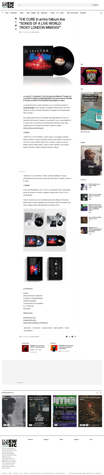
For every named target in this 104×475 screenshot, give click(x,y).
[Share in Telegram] (16, 25)
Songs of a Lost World (58, 327)
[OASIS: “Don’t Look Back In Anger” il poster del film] (84, 197)
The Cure (67, 327)
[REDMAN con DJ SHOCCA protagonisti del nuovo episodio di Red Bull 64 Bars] (84, 230)
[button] (2, 12)
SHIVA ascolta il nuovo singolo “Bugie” (94, 184)
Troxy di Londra (28, 108)
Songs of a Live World (47, 327)
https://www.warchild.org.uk (33, 128)
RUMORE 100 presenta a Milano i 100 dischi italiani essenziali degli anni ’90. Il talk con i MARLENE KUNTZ (95, 207)
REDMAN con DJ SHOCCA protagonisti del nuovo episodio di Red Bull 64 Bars (95, 230)
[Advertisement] (48, 161)
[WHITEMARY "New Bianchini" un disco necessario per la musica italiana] (62, 347)
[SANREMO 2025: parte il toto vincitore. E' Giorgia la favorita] (33, 347)
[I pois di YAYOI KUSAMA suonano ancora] (84, 220)
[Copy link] (16, 29)
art (89, 220)
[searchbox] (54, 5)
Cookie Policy (15, 473)
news (20, 32)
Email (91, 439)
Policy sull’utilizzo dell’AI (60, 473)
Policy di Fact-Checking (35, 473)
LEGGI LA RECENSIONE (42, 98)
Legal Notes (26, 473)
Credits (10, 473)
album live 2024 (27, 327)
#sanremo (32, 349)
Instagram (46, 439)
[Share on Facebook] (16, 18)
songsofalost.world (29, 320)
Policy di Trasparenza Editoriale (47, 473)
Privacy (21, 473)
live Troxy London (36, 327)
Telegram (76, 439)
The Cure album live (28, 330)
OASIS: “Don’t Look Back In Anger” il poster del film (95, 196)
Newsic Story (4, 473)
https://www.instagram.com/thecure (35, 323)
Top (8, 425)
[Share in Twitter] (16, 22)
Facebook (30, 439)
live (36, 349)
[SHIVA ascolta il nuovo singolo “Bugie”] (84, 186)
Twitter (61, 439)
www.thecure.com (29, 317)
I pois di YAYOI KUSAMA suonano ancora (95, 218)
